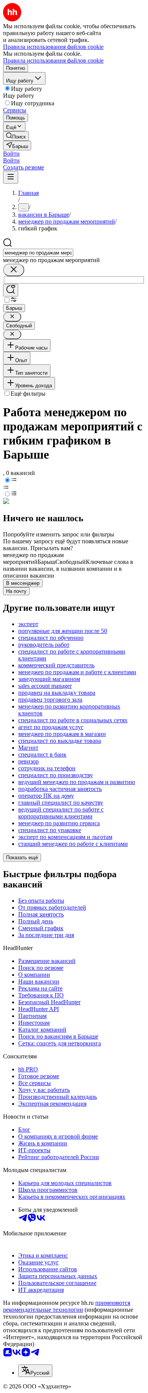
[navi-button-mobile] (10, 177)
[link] (16, 136)
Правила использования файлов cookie (53, 60)
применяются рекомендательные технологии (66, 1306)
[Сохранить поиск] (10, 290)
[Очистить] (13, 270)
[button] (11, 153)
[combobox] (38, 253)
